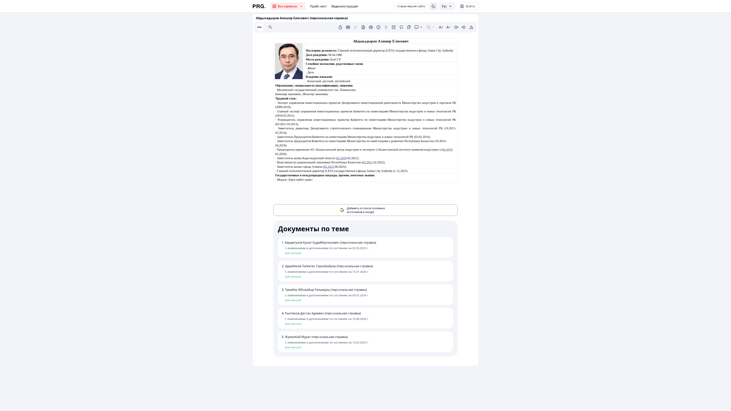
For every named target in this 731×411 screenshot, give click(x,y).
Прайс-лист (318, 6)
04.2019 (447, 149)
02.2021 (368, 162)
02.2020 (341, 158)
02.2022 (329, 166)
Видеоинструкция (344, 6)
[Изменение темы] (433, 6)
